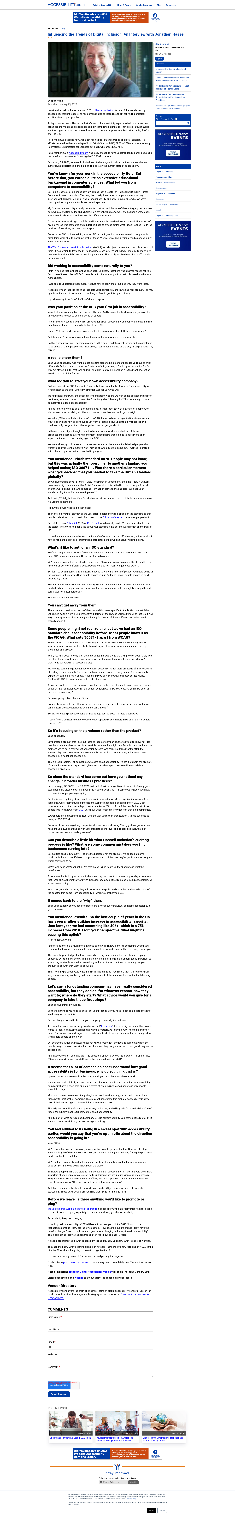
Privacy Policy (131, 1499)
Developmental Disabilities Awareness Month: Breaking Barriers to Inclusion (172, 79)
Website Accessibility (165, 182)
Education (160, 199)
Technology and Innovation (167, 204)
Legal (158, 210)
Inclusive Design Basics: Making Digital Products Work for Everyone (173, 107)
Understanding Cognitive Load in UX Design (171, 70)
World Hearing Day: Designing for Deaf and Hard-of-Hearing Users (172, 87)
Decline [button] (162, 1510)
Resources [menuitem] (171, 5)
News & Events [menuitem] (124, 5)
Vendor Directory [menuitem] (144, 5)
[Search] (188, 123)
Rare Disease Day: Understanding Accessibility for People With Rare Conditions (170, 97)
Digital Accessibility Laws (167, 215)
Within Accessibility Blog (165, 119)
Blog (63, 28)
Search (159, 116)
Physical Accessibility (165, 193)
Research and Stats (164, 177)
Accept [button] (151, 1510)
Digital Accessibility (164, 171)
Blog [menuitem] (159, 5)
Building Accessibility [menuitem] (102, 5)
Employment (161, 188)
